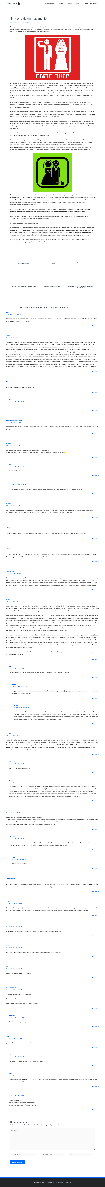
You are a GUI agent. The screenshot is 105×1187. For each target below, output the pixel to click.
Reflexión (13, 22)
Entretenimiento (49, 3)
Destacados (93, 3)
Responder (95, 326)
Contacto (68, 1182)
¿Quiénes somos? (59, 1182)
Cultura (77, 3)
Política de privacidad (47, 1182)
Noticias (85, 3)
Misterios (60, 3)
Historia (69, 3)
